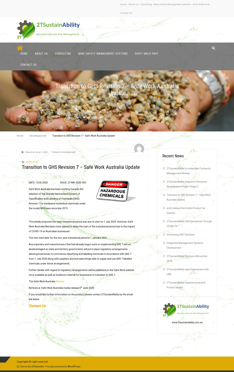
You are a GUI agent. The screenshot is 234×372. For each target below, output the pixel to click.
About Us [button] (41, 53)
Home (123, 4)
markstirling (32, 162)
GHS (76, 198)
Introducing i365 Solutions (181, 234)
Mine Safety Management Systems (172, 4)
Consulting (146, 4)
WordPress (73, 366)
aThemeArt (37, 366)
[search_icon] (213, 48)
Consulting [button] (63, 53)
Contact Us (126, 13)
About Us (133, 4)
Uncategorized (68, 152)
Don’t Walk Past (201, 4)
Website (60, 281)
